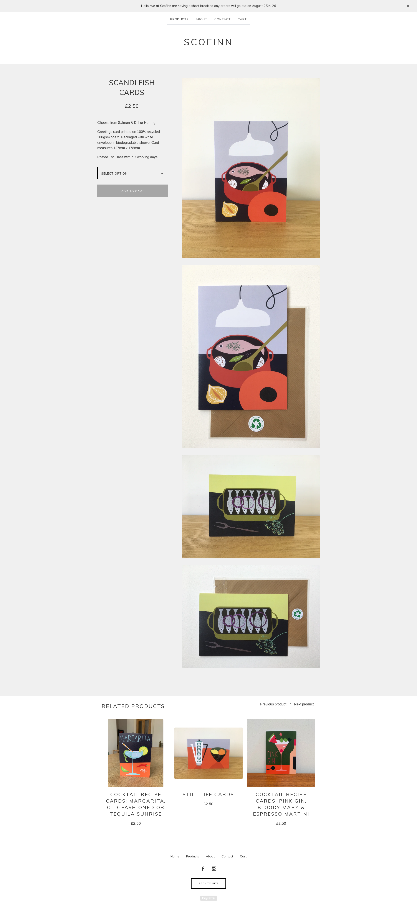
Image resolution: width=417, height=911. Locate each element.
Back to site (208, 883)
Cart (242, 19)
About (201, 19)
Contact (222, 19)
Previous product (273, 704)
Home (174, 856)
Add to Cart (132, 191)
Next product (304, 704)
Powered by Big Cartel (208, 898)
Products (179, 19)
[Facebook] (202, 869)
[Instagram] (214, 869)
